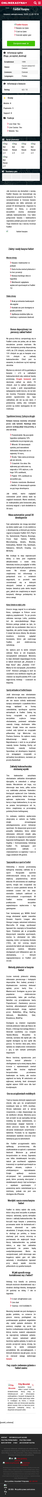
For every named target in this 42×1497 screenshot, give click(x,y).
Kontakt (4, 1437)
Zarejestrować (19, 43)
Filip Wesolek (24, 1384)
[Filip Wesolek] (12, 1386)
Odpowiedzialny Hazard (18, 1437)
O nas (15, 1443)
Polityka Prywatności (9, 1440)
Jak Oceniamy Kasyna (27, 1443)
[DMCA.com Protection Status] (37, 1489)
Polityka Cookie (25, 1440)
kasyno (9, 1359)
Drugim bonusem (23, 379)
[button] (35, 3)
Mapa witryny (6, 1443)
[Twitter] (32, 1385)
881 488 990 (33, 1481)
